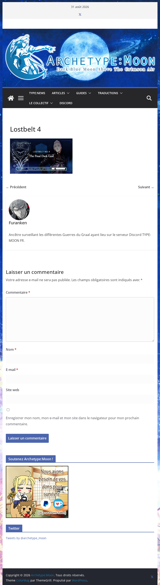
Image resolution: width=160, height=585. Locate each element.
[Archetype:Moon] (80, 31)
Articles (58, 93)
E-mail (12, 369)
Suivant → (146, 187)
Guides (81, 93)
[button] (67, 93)
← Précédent (16, 187)
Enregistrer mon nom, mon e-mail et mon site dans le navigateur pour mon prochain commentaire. (72, 421)
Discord (66, 103)
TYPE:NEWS (37, 93)
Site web (12, 390)
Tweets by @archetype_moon (26, 538)
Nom (11, 349)
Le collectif (38, 103)
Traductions (108, 93)
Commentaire (18, 292)
